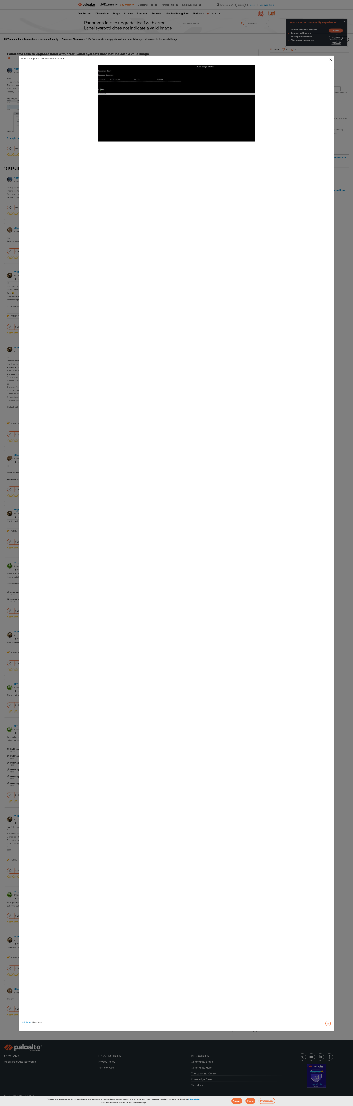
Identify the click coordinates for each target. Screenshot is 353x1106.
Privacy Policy (194, 1099)
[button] (236, 1101)
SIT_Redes (26, 1022)
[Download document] (328, 1023)
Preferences (266, 1101)
